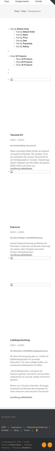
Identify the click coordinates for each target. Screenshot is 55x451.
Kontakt (5, 430)
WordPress (26, 448)
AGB (3, 427)
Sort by (25, 32)
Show (24, 59)
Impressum (16, 427)
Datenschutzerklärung (37, 427)
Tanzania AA (16, 135)
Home (27, 430)
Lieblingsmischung (20, 340)
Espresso (15, 227)
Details (29, 169)
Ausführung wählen (18, 169)
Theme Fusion (15, 445)
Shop (16, 430)
